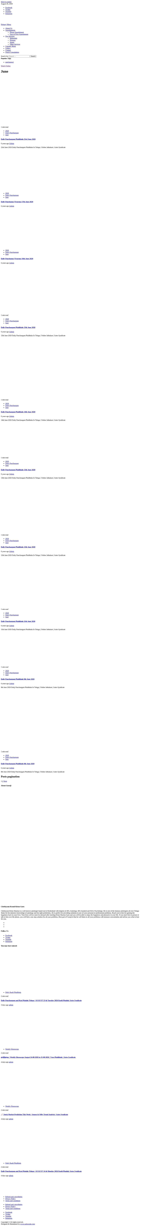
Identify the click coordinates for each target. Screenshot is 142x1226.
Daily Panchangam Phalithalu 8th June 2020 (17, 764)
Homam (12, 40)
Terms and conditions (12, 1201)
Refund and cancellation (13, 1197)
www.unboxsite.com (27, 1224)
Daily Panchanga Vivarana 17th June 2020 (17, 202)
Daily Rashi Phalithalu (13, 992)
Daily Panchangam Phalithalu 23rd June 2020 (18, 139)
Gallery (8, 48)
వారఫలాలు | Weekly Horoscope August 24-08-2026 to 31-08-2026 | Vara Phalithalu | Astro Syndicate (38, 1057)
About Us (8, 28)
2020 (7, 131)
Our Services (9, 36)
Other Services (15, 44)
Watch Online (6, 66)
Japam (12, 42)
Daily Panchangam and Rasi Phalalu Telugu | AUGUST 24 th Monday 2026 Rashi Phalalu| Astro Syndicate (41, 1171)
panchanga (9, 62)
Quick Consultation (12, 52)
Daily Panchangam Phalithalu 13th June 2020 (18, 470)
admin (11, 1005)
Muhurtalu (13, 38)
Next (5, 781)
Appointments (10, 30)
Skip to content (6, 2)
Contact (8, 50)
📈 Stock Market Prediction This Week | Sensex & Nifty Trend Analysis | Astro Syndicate (34, 1114)
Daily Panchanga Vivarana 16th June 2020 (17, 259)
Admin (11, 143)
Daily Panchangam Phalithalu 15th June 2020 (18, 327)
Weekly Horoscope (12, 1049)
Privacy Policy (10, 1199)
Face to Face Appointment (19, 34)
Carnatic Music (10, 46)
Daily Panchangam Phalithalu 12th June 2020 (18, 547)
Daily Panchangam (12, 133)
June (7, 135)
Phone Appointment (17, 32)
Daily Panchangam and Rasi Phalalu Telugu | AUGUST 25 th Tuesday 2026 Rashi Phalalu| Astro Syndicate (41, 1000)
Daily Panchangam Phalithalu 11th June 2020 (18, 621)
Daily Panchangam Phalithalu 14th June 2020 (18, 412)
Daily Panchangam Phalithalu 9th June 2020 (17, 679)
